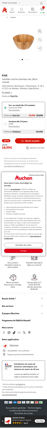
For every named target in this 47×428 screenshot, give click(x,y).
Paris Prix (14, 96)
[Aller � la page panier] (42, 10)
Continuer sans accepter (36, 175)
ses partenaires (15, 189)
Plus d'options (14, 110)
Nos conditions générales (16, 408)
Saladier (13, 17)
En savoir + (7, 92)
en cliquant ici (20, 384)
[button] (20, 59)
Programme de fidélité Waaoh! (16, 320)
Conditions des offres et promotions (23, 411)
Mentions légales (34, 408)
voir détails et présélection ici (14, 166)
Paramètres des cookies (24, 245)
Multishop (17, 131)
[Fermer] (2, 421)
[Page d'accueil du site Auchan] (4, 10)
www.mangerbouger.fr (9, 395)
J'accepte (23, 251)
